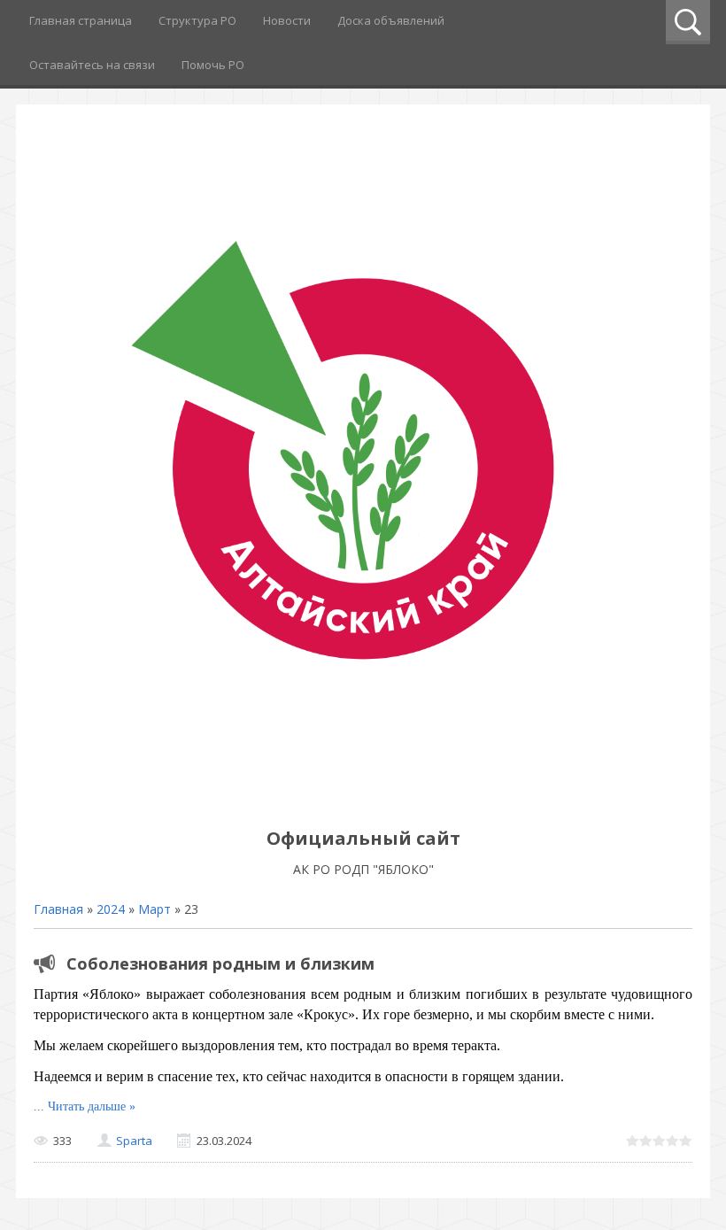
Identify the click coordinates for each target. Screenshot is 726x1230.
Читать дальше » (91, 1106)
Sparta (134, 1141)
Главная (58, 909)
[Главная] (363, 798)
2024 (111, 909)
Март (154, 909)
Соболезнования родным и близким (220, 963)
